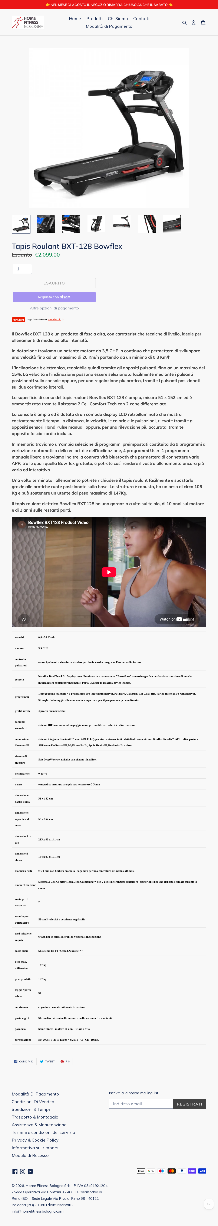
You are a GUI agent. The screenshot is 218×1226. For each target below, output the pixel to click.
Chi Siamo (118, 18)
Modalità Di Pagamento (35, 1094)
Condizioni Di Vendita (33, 1101)
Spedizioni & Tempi (31, 1109)
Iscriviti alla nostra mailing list (133, 1093)
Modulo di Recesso (30, 1155)
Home (75, 18)
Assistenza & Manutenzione (39, 1124)
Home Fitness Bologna (44, 1185)
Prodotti (94, 18)
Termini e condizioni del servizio (43, 1132)
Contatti (141, 18)
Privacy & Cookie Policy (35, 1140)
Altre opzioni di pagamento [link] (54, 308)
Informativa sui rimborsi (35, 1147)
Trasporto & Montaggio (35, 1117)
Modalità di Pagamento (109, 26)
